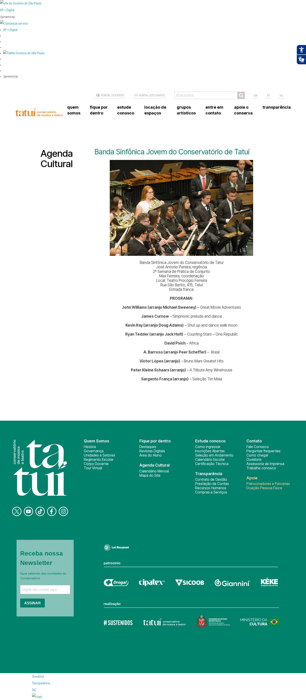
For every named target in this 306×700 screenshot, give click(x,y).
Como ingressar (207, 446)
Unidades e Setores (99, 455)
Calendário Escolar (210, 459)
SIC (34, 690)
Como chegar (257, 455)
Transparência (41, 683)
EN (255, 95)
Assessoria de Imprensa (265, 463)
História (90, 446)
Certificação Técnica (211, 463)
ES (281, 95)
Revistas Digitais (152, 451)
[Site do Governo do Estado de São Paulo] (20, 3)
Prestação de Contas (212, 483)
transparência (277, 107)
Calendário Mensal (154, 471)
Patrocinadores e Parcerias (268, 483)
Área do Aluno (150, 455)
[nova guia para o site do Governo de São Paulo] (14, 23)
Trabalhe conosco (261, 468)
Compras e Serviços (211, 492)
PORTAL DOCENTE (112, 95)
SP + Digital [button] (10, 30)
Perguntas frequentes (263, 451)
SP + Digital (7, 10)
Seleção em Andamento (214, 455)
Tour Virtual (93, 468)
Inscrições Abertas (210, 451)
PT (268, 95)
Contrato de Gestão (211, 479)
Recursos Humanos (210, 488)
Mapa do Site (149, 475)
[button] (24, 53)
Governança (93, 451)
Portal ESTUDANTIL (152, 95)
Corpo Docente (96, 463)
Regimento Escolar (99, 459)
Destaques (147, 446)
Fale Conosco (257, 446)
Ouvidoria (253, 459)
